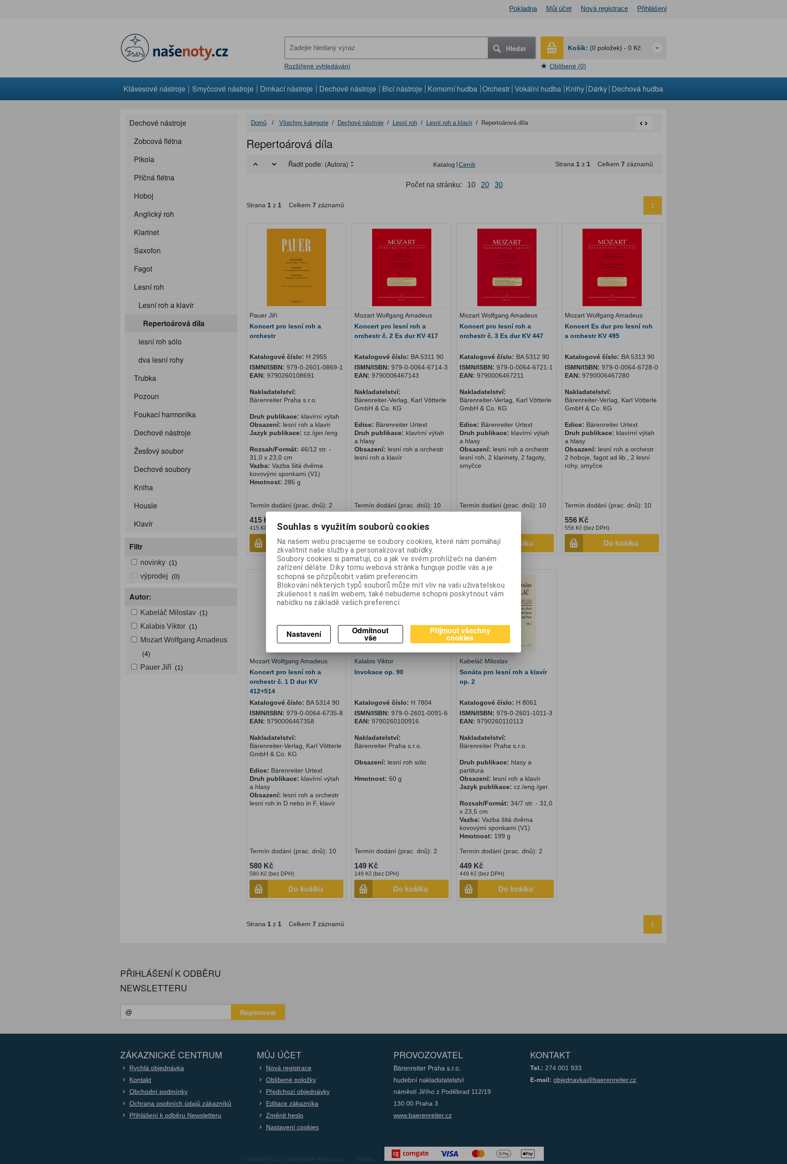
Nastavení (303, 634)
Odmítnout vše (370, 634)
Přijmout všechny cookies (460, 634)
